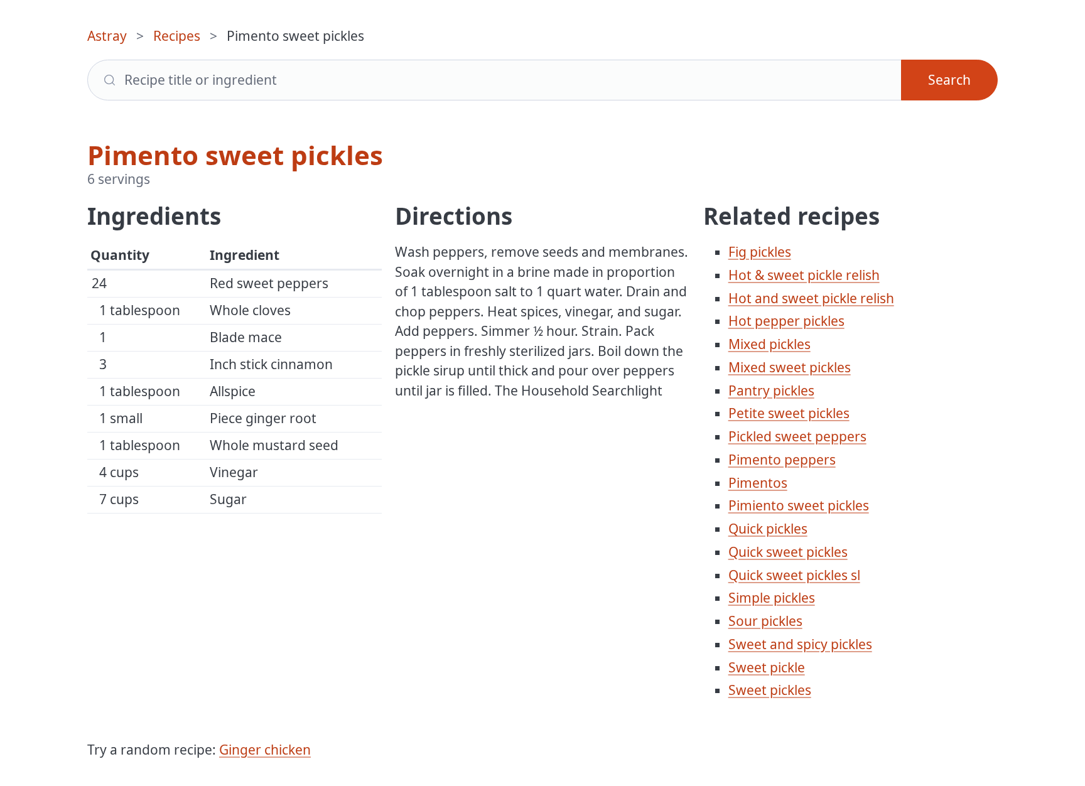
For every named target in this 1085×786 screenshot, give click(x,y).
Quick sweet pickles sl (794, 575)
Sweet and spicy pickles (800, 644)
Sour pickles (765, 621)
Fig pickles (759, 252)
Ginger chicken (265, 749)
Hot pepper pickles (786, 321)
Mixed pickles (769, 344)
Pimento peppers (782, 459)
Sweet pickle (766, 667)
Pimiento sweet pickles (798, 505)
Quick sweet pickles (788, 552)
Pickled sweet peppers (797, 436)
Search (949, 80)
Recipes (176, 36)
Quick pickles (767, 528)
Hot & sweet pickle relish (804, 275)
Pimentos (757, 483)
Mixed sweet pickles (789, 367)
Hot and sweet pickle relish (811, 298)
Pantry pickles (771, 390)
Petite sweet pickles (789, 413)
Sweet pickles (769, 690)
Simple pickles (771, 597)
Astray (107, 36)
